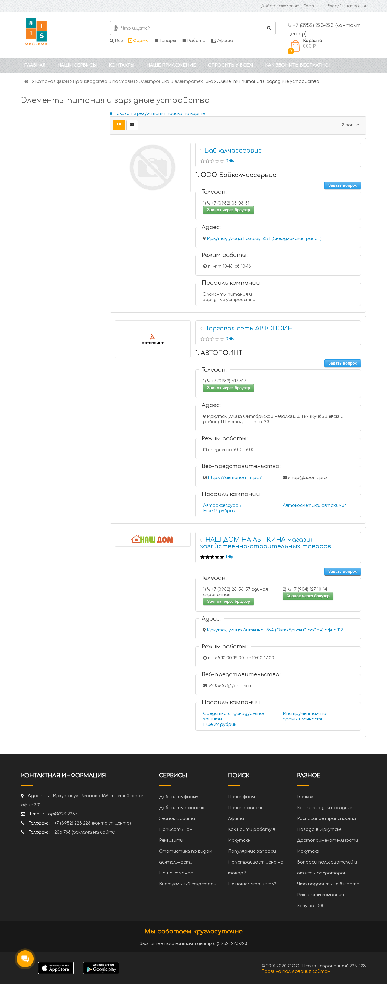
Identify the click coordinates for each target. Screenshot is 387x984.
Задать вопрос (342, 185)
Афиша (224, 40)
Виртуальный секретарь (187, 884)
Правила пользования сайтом (295, 971)
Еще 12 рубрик (219, 511)
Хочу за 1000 (311, 906)
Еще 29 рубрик (219, 724)
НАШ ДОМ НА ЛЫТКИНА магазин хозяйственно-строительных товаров (265, 543)
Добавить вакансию (182, 807)
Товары (167, 40)
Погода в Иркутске (319, 829)
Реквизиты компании (320, 895)
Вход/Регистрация (346, 6)
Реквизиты (171, 840)
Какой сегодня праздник (325, 807)
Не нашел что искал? (252, 884)
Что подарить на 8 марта (328, 884)
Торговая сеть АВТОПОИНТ (251, 328)
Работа (196, 40)
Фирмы (140, 40)
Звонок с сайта (177, 818)
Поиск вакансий (246, 807)
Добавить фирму (178, 797)
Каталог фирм (52, 81)
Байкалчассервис (233, 150)
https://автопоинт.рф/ (235, 477)
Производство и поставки (104, 81)
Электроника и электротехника (176, 81)
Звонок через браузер (228, 210)
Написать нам (176, 829)
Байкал (305, 797)
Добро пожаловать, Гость (288, 6)
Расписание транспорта (326, 818)
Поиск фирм (241, 797)
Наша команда (176, 873)
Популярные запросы (252, 851)
